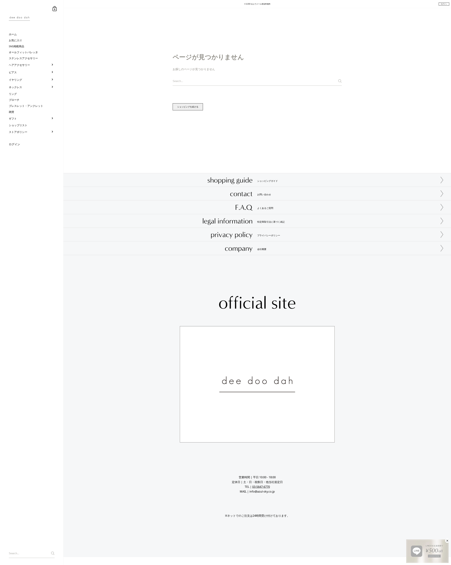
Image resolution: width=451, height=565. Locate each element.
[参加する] (53, 553)
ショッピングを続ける (187, 106)
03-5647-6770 (261, 487)
